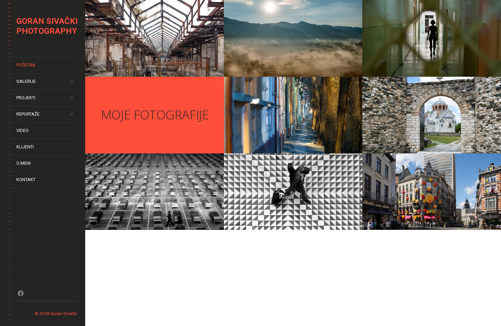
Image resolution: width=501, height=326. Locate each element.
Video (22, 130)
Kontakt (25, 179)
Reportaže (28, 114)
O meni (23, 163)
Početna (25, 65)
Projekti (25, 97)
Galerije (26, 81)
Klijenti (25, 146)
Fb (20, 293)
